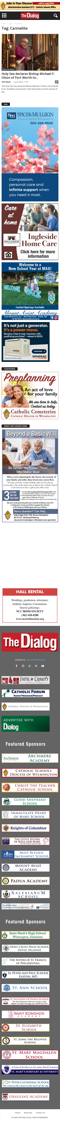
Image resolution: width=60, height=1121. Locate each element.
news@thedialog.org (35, 660)
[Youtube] (43, 666)
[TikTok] (30, 666)
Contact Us (40, 1112)
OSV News (6, 82)
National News (8, 69)
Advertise (28, 1112)
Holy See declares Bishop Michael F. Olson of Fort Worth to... (28, 76)
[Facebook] (17, 666)
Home (4, 23)
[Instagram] (23, 666)
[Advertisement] (30, 554)
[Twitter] (37, 666)
